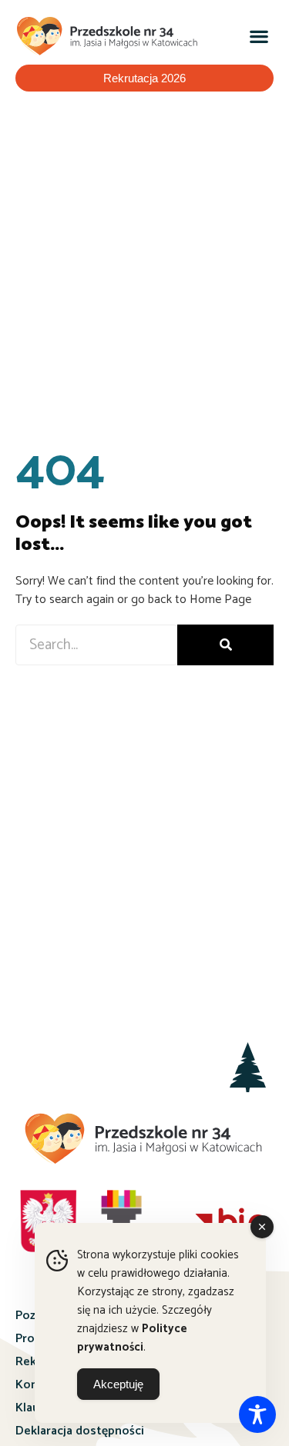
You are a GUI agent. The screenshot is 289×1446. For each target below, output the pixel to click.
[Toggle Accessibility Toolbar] (257, 1414)
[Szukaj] (225, 645)
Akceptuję (118, 1384)
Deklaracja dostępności (79, 1431)
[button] (259, 37)
